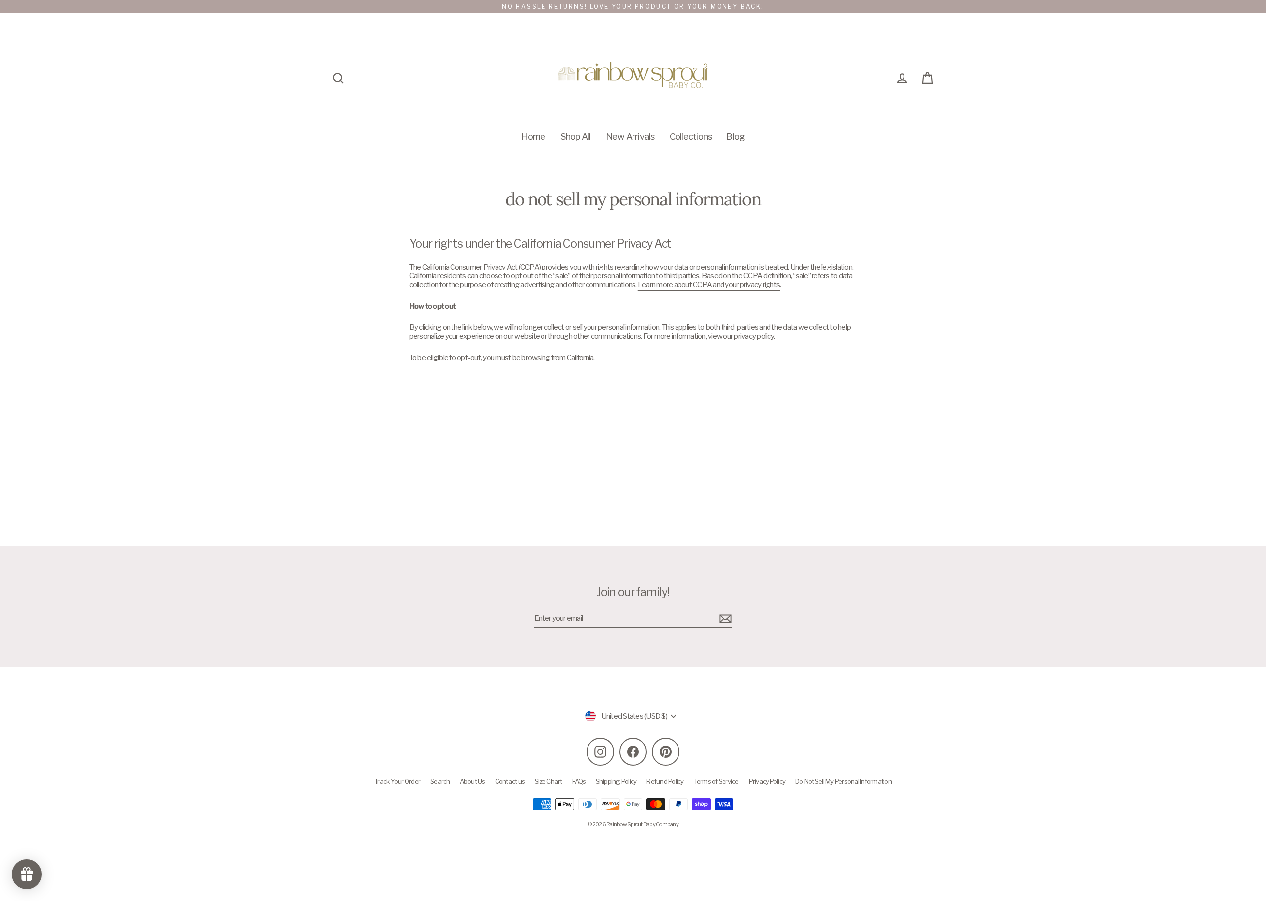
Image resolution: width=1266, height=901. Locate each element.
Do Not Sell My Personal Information (843, 781)
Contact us (510, 781)
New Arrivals (630, 136)
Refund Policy (664, 781)
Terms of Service (716, 781)
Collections (691, 136)
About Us (472, 781)
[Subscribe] (724, 619)
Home (533, 136)
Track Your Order (397, 781)
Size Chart (548, 781)
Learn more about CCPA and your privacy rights (709, 284)
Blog (735, 136)
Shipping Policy (616, 781)
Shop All (575, 136)
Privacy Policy (767, 781)
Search (440, 781)
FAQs (579, 781)
